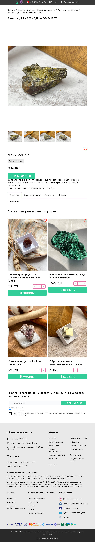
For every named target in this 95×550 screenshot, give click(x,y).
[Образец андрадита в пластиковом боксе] (27, 245)
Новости (31, 506)
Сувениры (53, 465)
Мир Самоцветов (70, 508)
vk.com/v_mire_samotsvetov (75, 504)
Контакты (11, 502)
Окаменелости (76, 449)
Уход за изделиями (36, 513)
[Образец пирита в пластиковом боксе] (67, 331)
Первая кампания (17, 410)
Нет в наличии (21, 176)
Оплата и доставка (36, 499)
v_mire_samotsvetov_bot (74, 513)
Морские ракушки (57, 455)
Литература (75, 455)
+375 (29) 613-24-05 (37, 2)
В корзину (27, 292)
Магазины (11, 499)
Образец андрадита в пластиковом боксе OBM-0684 (24, 277)
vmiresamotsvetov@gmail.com (24, 443)
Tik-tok (66, 517)
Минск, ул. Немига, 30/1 (17, 466)
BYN (51, 2)
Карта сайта (33, 502)
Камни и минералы (78, 446)
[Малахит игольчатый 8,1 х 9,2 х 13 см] (67, 245)
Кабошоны (74, 442)
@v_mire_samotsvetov (73, 499)
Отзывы (31, 509)
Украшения (54, 446)
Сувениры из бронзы (78, 439)
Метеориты (54, 459)
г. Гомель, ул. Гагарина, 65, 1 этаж (21, 463)
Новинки (52, 439)
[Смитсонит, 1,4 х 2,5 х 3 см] (27, 331)
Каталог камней (56, 442)
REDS (56, 539)
